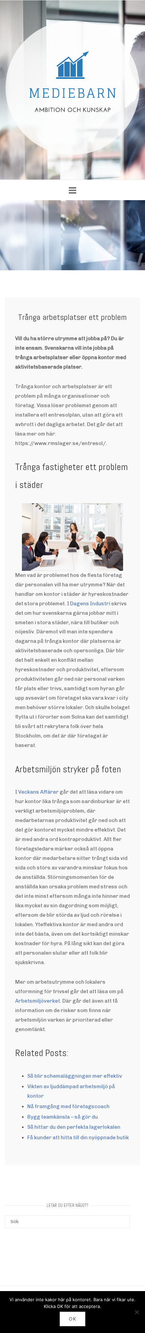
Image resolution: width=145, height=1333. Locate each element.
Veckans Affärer (38, 792)
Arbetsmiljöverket (37, 1001)
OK (72, 1319)
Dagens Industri (90, 604)
